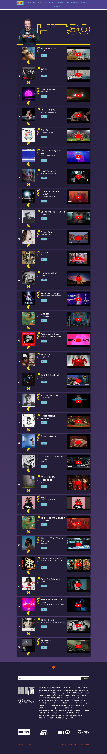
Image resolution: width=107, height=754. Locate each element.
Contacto (29, 744)
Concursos (74, 3)
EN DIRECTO (57, 6)
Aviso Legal (20, 744)
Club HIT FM (84, 3)
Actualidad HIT (48, 3)
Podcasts (60, 3)
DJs (68, 3)
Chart (40, 3)
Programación (31, 3)
